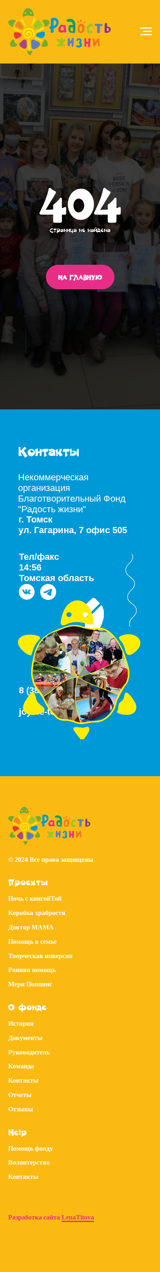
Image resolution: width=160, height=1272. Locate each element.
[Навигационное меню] (146, 31)
